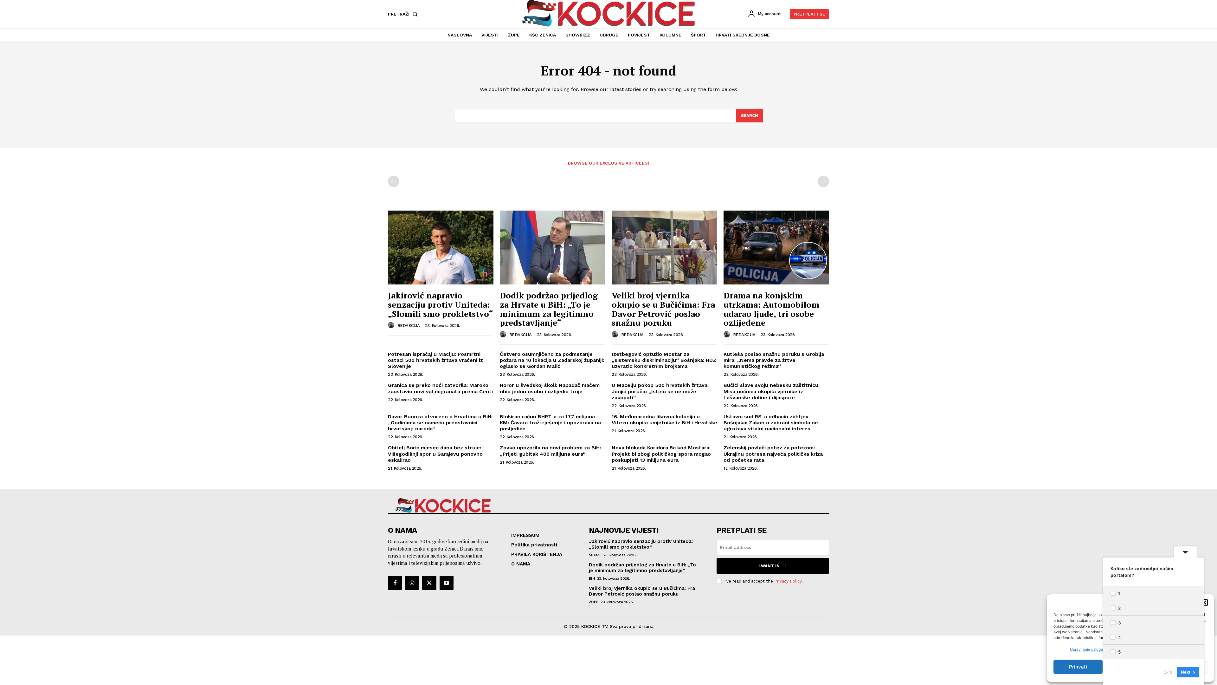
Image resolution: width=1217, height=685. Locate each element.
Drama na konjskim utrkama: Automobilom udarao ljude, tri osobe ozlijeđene (771, 309)
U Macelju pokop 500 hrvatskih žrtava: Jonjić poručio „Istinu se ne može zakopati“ (660, 391)
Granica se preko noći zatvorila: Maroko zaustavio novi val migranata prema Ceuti (440, 388)
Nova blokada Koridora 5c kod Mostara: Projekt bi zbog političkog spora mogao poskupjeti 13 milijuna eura (661, 454)
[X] (429, 583)
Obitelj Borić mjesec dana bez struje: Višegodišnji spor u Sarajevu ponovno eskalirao (435, 454)
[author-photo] (392, 325)
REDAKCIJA (408, 325)
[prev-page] (393, 181)
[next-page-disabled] (823, 181)
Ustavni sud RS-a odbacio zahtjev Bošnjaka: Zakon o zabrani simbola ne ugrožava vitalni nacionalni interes (771, 423)
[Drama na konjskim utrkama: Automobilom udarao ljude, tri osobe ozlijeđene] (776, 247)
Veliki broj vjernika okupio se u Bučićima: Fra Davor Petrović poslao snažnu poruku (663, 309)
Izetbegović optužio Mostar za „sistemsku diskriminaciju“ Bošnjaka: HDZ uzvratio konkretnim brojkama (664, 360)
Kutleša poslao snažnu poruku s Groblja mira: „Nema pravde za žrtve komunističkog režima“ (774, 360)
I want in (769, 566)
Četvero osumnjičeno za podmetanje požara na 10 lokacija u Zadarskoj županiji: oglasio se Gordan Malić (552, 360)
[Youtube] (447, 583)
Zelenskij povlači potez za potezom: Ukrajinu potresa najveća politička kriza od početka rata (773, 454)
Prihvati (1078, 667)
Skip (1168, 672)
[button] (1204, 602)
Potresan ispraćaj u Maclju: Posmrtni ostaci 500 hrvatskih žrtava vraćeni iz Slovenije (435, 360)
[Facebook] (395, 583)
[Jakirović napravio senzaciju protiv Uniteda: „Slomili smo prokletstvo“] (440, 247)
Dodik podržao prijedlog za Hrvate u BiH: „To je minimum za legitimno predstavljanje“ (549, 309)
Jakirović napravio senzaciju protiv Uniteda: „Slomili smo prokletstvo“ (440, 304)
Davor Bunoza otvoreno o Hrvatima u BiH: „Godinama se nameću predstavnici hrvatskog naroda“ (440, 423)
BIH (592, 578)
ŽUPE (594, 602)
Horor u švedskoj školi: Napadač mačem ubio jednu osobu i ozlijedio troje (550, 388)
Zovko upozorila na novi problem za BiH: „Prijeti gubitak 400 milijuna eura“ (550, 451)
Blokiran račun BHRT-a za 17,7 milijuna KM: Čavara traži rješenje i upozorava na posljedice (550, 423)
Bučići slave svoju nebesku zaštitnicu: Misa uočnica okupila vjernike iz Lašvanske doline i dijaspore (772, 391)
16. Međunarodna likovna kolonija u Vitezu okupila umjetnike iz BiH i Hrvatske (664, 420)
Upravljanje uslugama (1089, 649)
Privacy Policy (788, 581)
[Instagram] (412, 583)
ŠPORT (595, 555)
